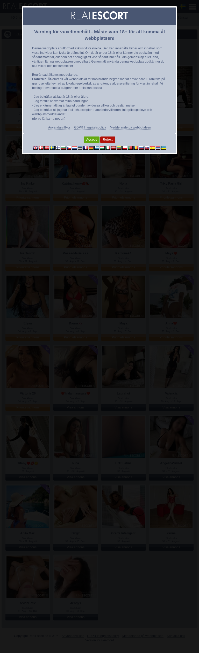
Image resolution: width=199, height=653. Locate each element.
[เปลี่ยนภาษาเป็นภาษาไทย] (158, 147)
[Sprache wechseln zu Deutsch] (91, 147)
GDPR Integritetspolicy (90, 127)
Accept (91, 139)
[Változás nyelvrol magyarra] (102, 147)
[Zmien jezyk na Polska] (124, 147)
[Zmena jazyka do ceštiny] (69, 147)
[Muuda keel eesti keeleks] (80, 147)
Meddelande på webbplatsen (130, 127)
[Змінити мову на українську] (163, 147)
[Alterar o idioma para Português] (130, 147)
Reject (108, 139)
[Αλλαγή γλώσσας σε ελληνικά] (96, 147)
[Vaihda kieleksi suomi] (57, 147)
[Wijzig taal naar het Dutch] (74, 147)
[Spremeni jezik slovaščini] (147, 147)
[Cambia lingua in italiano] (107, 147)
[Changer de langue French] (85, 147)
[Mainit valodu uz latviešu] (113, 147)
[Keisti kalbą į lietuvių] (119, 147)
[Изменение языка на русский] (141, 147)
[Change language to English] (35, 147)
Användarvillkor (59, 127)
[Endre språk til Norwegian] (46, 147)
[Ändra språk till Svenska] (52, 147)
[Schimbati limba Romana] (135, 147)
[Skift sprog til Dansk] (41, 147)
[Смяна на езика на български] (63, 147)
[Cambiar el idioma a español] (152, 147)
